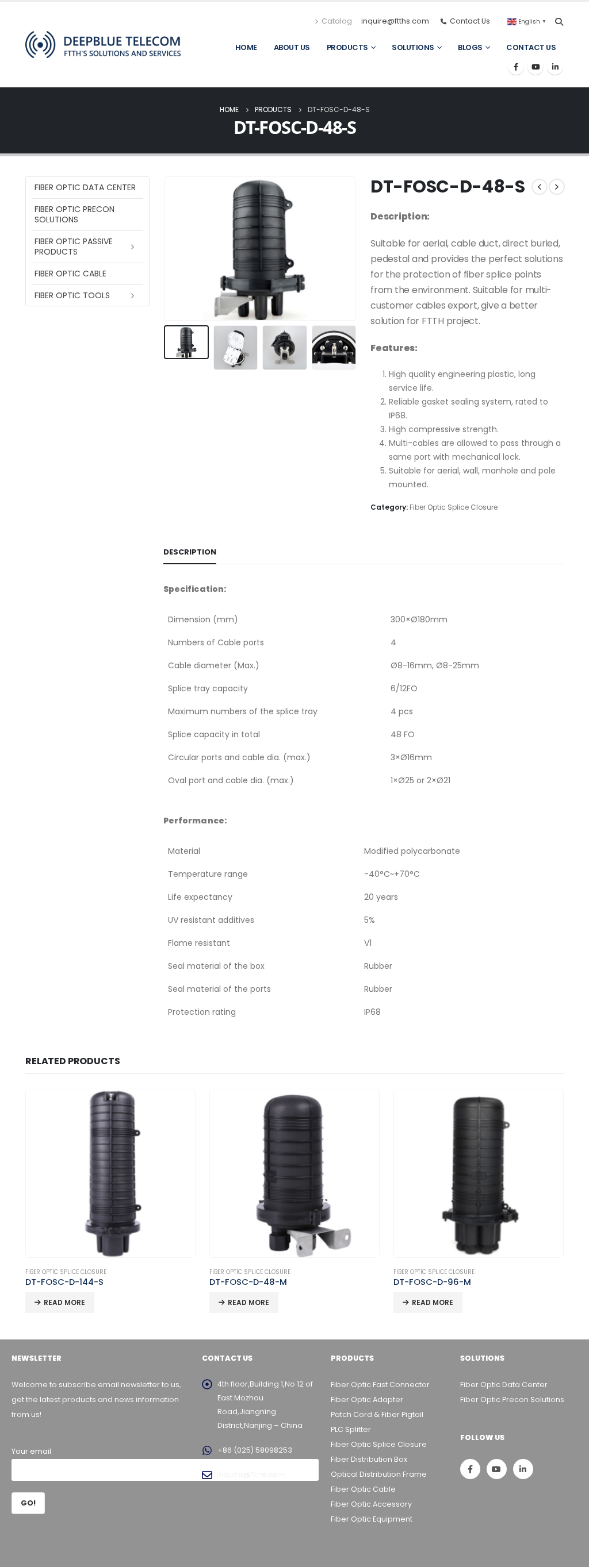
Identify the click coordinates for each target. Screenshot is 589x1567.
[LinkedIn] (555, 67)
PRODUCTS (347, 47)
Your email (31, 1451)
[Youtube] (535, 67)
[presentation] (166, 248)
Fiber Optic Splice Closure (454, 507)
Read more (64, 1302)
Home (246, 47)
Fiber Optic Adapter (367, 1399)
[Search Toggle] (559, 22)
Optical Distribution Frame (379, 1474)
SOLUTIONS (413, 47)
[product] (110, 1172)
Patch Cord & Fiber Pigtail (377, 1414)
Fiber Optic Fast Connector (380, 1384)
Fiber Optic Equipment (371, 1519)
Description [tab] (189, 551)
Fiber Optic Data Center (85, 187)
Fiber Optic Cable (70, 273)
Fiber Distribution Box (369, 1459)
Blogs (470, 47)
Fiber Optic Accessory (371, 1504)
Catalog (337, 21)
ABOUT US (292, 47)
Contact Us (531, 47)
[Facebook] (516, 67)
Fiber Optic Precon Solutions (74, 214)
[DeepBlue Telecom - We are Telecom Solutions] (103, 44)
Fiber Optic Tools (72, 295)
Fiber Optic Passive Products (74, 246)
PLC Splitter (351, 1429)
